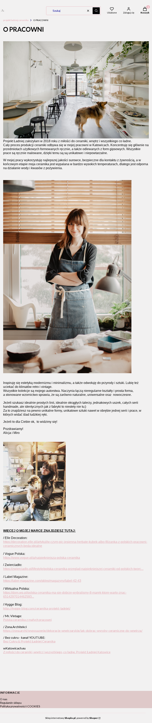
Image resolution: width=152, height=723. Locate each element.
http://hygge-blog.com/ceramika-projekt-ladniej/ (36, 608)
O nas (3, 699)
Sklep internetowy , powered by (71, 717)
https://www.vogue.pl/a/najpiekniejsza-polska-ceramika (41, 557)
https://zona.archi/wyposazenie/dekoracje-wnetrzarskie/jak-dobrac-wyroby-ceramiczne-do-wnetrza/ (72, 630)
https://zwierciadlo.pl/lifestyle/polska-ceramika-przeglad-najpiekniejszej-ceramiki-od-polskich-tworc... (73, 569)
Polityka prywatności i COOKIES (20, 706)
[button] (96, 10)
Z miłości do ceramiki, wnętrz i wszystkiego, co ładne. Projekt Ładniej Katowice (56, 652)
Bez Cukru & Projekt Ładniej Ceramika (29, 641)
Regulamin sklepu (11, 702)
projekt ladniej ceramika (15, 20)
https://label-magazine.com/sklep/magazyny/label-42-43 (42, 580)
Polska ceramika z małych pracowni (27, 619)
